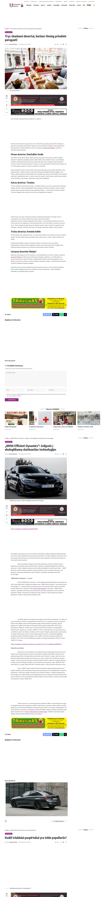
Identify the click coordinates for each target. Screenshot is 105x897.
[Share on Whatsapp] (7, 109)
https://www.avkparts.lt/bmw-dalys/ (36, 711)
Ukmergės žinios (13, 44)
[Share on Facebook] (61, 44)
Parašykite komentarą (59, 821)
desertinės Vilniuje (49, 148)
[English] (88, 5)
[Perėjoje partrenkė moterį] (40, 418)
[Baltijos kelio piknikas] (16, 418)
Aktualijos (8, 32)
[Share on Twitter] (63, 44)
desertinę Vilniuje (16, 257)
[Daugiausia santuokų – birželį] (88, 418)
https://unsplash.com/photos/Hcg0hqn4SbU (24, 529)
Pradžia (7, 28)
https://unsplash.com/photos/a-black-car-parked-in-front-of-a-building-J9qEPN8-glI (36, 644)
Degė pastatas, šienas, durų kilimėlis (63, 427)
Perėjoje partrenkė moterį (36, 427)
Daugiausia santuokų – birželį (85, 427)
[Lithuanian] (90, 5)
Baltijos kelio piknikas (11, 427)
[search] (94, 5)
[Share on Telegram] (66, 44)
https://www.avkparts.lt (40, 588)
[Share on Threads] (65, 314)
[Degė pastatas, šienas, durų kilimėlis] (64, 418)
